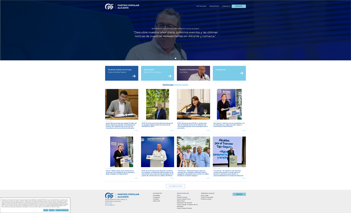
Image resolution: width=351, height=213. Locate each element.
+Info (136, 130)
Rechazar (51, 210)
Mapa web (156, 201)
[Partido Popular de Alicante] (122, 6)
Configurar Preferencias (62, 210)
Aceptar (46, 210)
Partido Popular (182, 197)
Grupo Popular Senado (184, 208)
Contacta (226, 6)
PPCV (179, 195)
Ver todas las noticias (175, 186)
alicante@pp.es (110, 205)
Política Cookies (206, 199)
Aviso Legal (204, 195)
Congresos (214, 6)
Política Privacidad (207, 197)
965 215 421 (108, 203)
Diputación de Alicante (184, 203)
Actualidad (201, 6)
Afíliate (238, 6)
